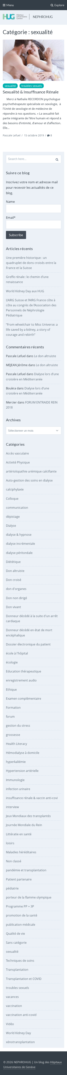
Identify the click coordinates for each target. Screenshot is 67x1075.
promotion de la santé (21, 915)
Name (10, 201)
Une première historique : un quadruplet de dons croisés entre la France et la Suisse (31, 263)
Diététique (13, 562)
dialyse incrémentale (20, 544)
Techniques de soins (20, 961)
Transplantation (17, 970)
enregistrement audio (21, 680)
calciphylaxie (15, 489)
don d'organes (16, 589)
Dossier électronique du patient (28, 644)
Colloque (12, 499)
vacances (12, 997)
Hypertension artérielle (22, 771)
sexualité (10, 86)
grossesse (13, 735)
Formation (13, 707)
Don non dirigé (16, 598)
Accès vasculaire (17, 453)
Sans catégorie (16, 943)
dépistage (13, 517)
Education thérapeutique (23, 671)
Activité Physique (18, 462)
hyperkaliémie (16, 762)
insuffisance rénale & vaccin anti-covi (32, 798)
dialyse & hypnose (18, 535)
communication (17, 508)
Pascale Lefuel (11, 135)
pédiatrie (12, 888)
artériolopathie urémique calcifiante (31, 471)
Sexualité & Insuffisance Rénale (31, 91)
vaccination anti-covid (21, 1015)
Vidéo (10, 1024)
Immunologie (15, 780)
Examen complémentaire (23, 698)
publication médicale (20, 925)
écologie (12, 662)
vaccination (14, 1006)
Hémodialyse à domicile (22, 753)
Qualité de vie (15, 934)
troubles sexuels (31, 86)
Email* (10, 217)
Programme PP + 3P (20, 906)
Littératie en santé (18, 834)
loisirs (10, 843)
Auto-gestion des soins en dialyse (29, 480)
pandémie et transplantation (26, 870)
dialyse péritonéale (19, 553)
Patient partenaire (19, 879)
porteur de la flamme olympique (28, 897)
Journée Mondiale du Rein (24, 825)
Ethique (11, 689)
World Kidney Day (18, 1033)
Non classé (13, 861)
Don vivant (13, 607)
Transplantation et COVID (24, 979)
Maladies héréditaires (21, 852)
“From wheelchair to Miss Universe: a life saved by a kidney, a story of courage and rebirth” (32, 329)
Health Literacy (16, 744)
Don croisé (13, 580)
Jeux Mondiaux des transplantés (28, 816)
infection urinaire (18, 789)
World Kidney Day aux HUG (25, 291)
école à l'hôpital (17, 653)
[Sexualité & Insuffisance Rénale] (33, 60)
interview (12, 807)
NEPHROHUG (42, 17)
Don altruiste (15, 571)
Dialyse (11, 526)
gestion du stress (18, 725)
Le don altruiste (45, 356)
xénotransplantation (20, 1042)
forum (10, 716)
